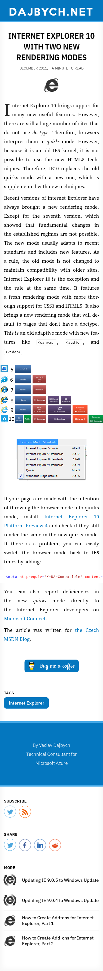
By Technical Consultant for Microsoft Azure (51, 754)
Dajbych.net (51, 11)
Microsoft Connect (25, 618)
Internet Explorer (26, 703)
